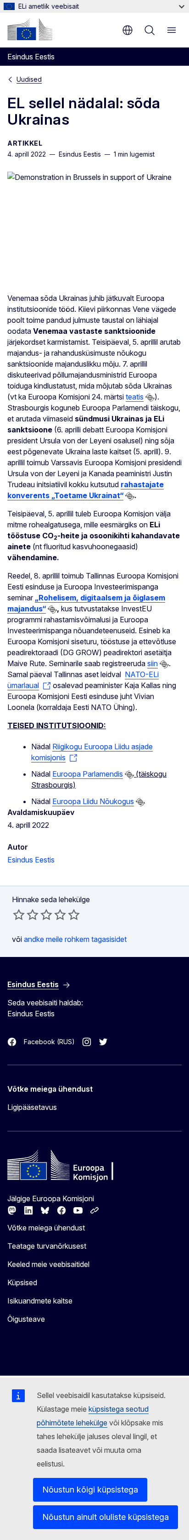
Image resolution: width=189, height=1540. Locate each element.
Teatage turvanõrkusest (46, 1246)
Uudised (29, 79)
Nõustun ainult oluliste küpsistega (105, 1517)
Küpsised (22, 1282)
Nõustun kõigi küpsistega (90, 1489)
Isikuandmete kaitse (39, 1300)
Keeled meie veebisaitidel (48, 1264)
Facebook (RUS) (49, 1042)
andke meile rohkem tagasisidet (75, 939)
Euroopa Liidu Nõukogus (93, 801)
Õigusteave (26, 1319)
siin (152, 663)
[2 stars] (25, 914)
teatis (135, 396)
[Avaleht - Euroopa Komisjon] (29, 29)
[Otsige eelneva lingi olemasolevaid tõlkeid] (150, 397)
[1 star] (19, 914)
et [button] (127, 30)
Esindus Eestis (31, 859)
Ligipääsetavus (32, 1107)
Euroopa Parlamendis (87, 773)
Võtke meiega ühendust (46, 1227)
